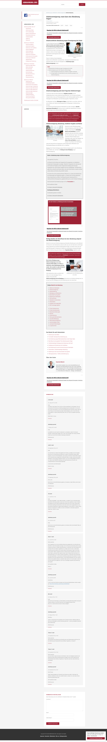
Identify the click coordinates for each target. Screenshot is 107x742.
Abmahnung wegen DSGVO (30, 65)
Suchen (82, 4)
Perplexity (66, 25)
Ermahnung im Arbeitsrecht (30, 57)
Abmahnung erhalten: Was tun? (29, 26)
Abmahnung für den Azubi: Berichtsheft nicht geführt (59, 351)
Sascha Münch (50, 20)
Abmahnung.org (30, 2)
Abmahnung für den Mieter (53, 334)
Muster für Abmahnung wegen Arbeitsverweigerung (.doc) (67, 208)
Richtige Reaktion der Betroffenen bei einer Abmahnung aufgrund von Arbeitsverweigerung (64, 74)
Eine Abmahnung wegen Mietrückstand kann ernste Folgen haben (61, 339)
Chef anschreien (53, 298)
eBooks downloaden (29, 67)
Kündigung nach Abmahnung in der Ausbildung (57, 345)
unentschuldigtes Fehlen (55, 322)
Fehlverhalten (52, 301)
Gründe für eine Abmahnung (56, 285)
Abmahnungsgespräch (30, 49)
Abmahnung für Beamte (30, 46)
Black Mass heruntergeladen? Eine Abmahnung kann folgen (60, 341)
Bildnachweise (52, 736)
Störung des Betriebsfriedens (56, 317)
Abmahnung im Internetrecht (29, 63)
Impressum (42, 736)
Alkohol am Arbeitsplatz (54, 288)
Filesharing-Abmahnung (30, 70)
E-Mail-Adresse (49, 717)
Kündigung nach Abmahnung (31, 61)
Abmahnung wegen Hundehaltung (32, 86)
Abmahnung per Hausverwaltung (31, 84)
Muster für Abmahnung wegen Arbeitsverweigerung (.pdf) (67, 214)
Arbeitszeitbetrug (53, 291)
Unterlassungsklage (29, 36)
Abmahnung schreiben (30, 30)
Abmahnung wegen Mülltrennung (31, 89)
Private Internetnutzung (54, 310)
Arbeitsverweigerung (54, 289)
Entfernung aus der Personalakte (31, 56)
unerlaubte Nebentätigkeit (55, 324)
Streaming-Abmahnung (30, 77)
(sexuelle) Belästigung (54, 318)
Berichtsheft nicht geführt (55, 294)
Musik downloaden (29, 72)
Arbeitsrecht (55, 12)
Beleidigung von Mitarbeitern (55, 293)
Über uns (57, 736)
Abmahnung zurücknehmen (30, 54)
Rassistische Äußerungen (55, 312)
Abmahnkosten (28, 28)
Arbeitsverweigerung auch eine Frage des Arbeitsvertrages (59, 70)
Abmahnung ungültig (29, 52)
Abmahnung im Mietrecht (28, 79)
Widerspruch (28, 40)
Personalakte (70, 181)
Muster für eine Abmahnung (31, 33)
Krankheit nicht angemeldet (55, 303)
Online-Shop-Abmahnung (30, 73)
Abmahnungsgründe (61, 12)
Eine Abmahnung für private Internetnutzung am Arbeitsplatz (60, 347)
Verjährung (28, 38)
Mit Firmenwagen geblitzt (55, 305)
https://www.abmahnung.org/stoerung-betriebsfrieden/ (59, 583)
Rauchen (51, 313)
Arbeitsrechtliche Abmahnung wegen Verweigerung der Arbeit (60, 68)
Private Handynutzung (54, 308)
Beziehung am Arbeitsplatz (55, 296)
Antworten (50, 418)
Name (47, 712)
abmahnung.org (49, 12)
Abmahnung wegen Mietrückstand (32, 87)
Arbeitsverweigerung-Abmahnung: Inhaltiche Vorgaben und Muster (64, 71)
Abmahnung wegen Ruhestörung (31, 91)
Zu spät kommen (53, 325)
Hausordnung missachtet (30, 96)
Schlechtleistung (53, 315)
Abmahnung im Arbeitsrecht (29, 42)
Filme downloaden (29, 68)
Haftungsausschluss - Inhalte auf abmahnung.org (58, 353)
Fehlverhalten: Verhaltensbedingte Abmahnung (58, 349)
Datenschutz (47, 736)
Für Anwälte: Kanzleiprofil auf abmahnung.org (57, 336)
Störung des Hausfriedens (30, 97)
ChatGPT (62, 25)
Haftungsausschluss (63, 736)
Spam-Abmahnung (29, 75)
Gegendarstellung (29, 59)
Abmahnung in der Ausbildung (31, 47)
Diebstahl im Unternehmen (55, 300)
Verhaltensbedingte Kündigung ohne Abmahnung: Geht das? (60, 343)
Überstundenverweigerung (55, 320)
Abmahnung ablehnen (29, 44)
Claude (71, 25)
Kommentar (48, 699)
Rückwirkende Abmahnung (30, 35)
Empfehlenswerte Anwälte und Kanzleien (31, 100)
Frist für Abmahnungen (30, 31)
